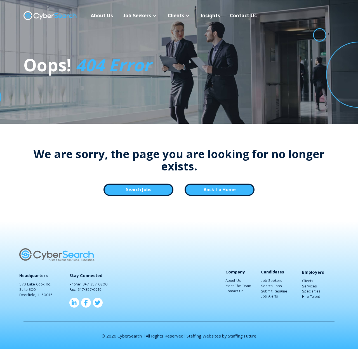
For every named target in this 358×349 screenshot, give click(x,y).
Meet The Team (238, 286)
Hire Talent (311, 296)
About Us (233, 280)
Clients (307, 280)
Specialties (311, 291)
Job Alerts (269, 296)
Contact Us (234, 291)
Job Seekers (271, 280)
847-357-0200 (95, 284)
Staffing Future (242, 336)
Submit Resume (274, 291)
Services (309, 286)
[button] (154, 15)
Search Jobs (271, 286)
